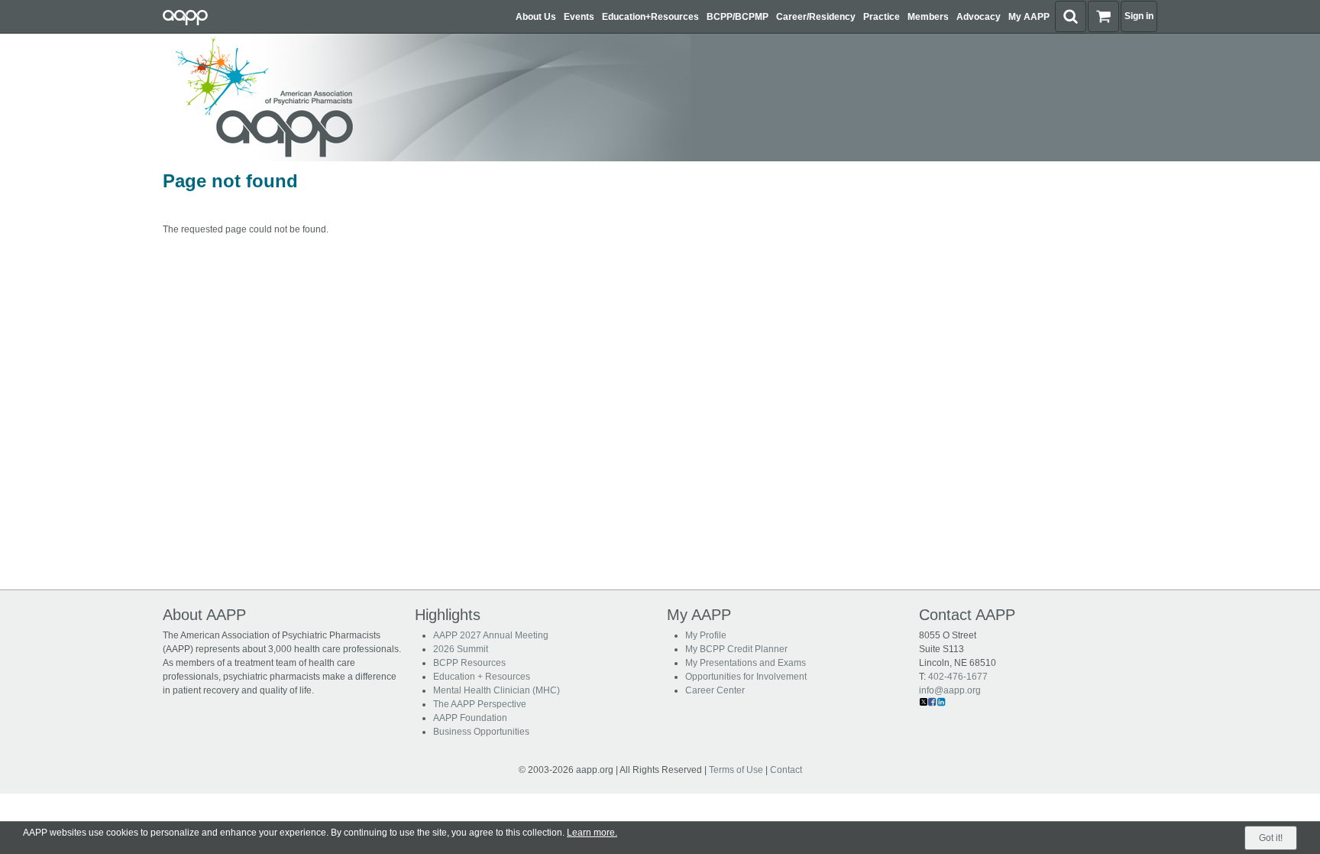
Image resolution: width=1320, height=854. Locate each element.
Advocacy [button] (978, 16)
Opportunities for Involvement (746, 676)
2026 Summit (460, 649)
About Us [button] (536, 16)
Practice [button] (881, 16)
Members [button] (928, 16)
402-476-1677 (958, 676)
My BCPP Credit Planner (736, 649)
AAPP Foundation (470, 718)
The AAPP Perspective (479, 704)
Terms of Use (736, 770)
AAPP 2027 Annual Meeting (490, 635)
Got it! (1271, 838)
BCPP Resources (469, 663)
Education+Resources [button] (650, 16)
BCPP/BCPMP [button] (737, 16)
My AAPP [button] (1029, 16)
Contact (786, 770)
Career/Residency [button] (816, 16)
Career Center (715, 690)
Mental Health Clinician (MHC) (496, 690)
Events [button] (579, 16)
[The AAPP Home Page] (423, 97)
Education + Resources (481, 676)
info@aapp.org (950, 690)
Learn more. (592, 832)
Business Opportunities (481, 731)
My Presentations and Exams (745, 663)
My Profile (705, 635)
